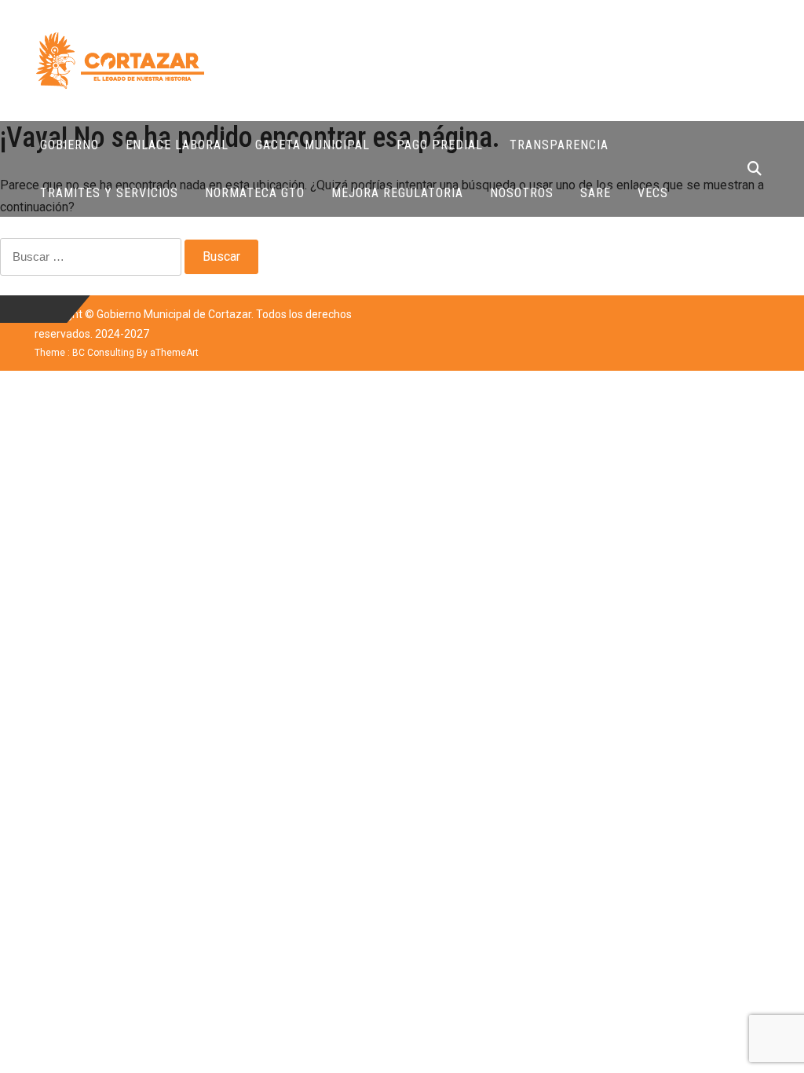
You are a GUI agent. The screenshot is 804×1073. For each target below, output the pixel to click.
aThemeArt (174, 352)
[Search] (754, 168)
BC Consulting (103, 352)
